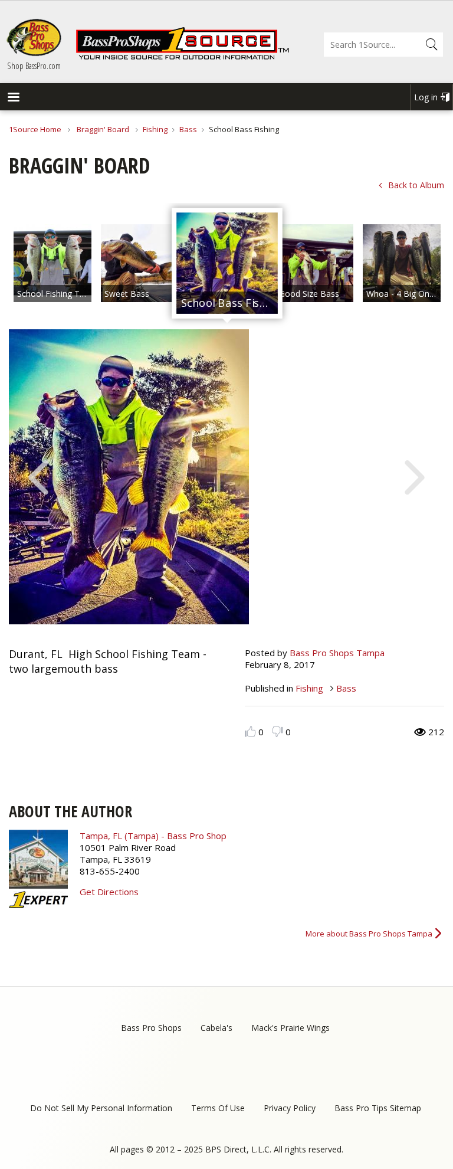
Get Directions (109, 892)
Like (250, 731)
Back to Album (416, 185)
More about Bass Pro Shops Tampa (369, 933)
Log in (426, 97)
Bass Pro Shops (151, 1027)
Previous (38, 476)
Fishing (155, 129)
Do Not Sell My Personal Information (101, 1108)
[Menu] (13, 98)
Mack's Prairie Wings (290, 1027)
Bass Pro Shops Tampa (337, 653)
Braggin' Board (103, 129)
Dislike (277, 731)
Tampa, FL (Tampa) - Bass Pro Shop (153, 835)
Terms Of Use (218, 1108)
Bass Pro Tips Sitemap (377, 1108)
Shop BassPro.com (34, 65)
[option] (52, 263)
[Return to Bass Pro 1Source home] (182, 57)
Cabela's (216, 1027)
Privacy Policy (290, 1108)
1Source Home (35, 129)
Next (414, 476)
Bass (188, 129)
